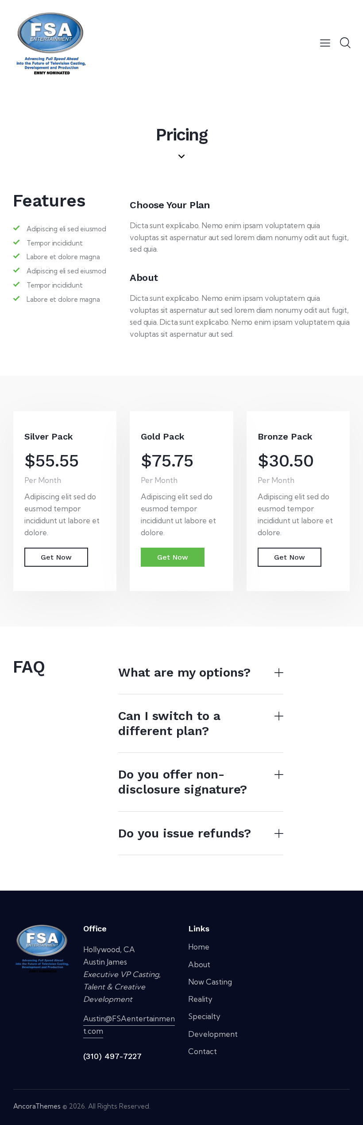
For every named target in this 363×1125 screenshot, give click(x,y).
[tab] (200, 673)
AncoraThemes (37, 1106)
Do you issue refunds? (184, 833)
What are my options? (184, 672)
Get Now (56, 557)
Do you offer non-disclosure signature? (182, 782)
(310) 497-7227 (112, 1056)
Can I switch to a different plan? (169, 723)
